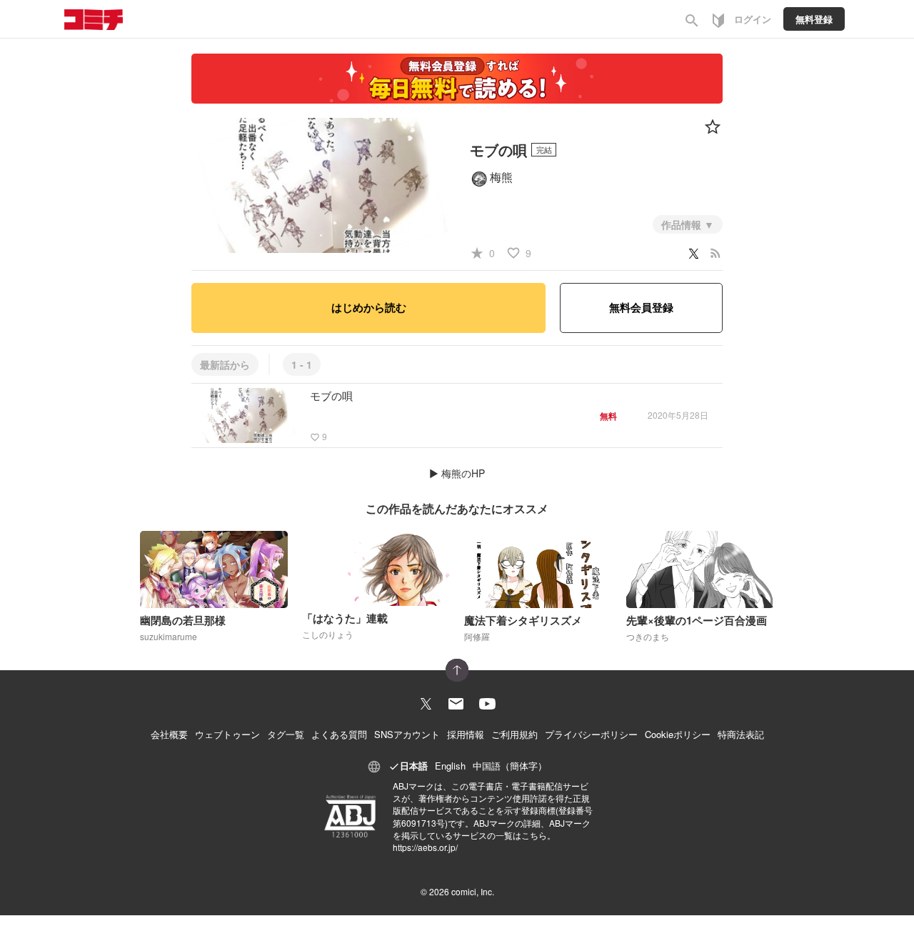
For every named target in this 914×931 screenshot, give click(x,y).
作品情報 (682, 224)
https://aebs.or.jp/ (425, 847)
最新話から (225, 364)
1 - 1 (301, 364)
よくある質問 (339, 734)
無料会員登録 (641, 307)
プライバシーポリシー (591, 734)
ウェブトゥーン (227, 734)
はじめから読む (368, 307)
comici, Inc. (472, 891)
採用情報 (465, 734)
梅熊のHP (463, 473)
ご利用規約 (514, 734)
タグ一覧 (285, 734)
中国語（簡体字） (510, 765)
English (450, 765)
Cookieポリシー (677, 734)
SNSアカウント (407, 734)
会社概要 (169, 734)
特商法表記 (741, 734)
